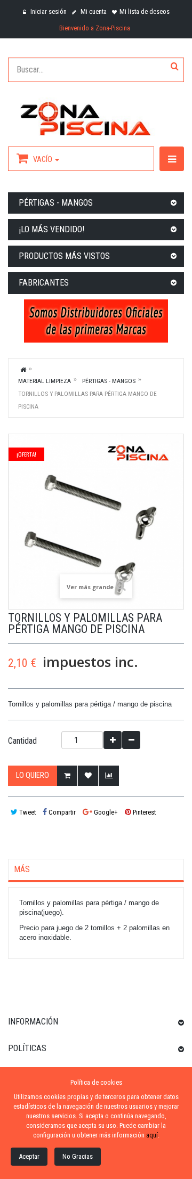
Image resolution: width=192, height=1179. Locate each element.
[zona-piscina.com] (96, 116)
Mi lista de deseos (144, 11)
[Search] (174, 67)
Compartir (61, 812)
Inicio (23, 369)
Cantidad (22, 741)
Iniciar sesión (48, 11)
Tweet (27, 812)
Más (22, 869)
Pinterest (143, 812)
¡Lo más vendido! (51, 229)
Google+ (105, 812)
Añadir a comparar (109, 776)
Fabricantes (44, 283)
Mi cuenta (93, 11)
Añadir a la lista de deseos (88, 776)
